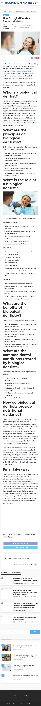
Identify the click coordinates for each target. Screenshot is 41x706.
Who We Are (24, 696)
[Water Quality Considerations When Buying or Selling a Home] (6, 667)
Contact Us (16, 696)
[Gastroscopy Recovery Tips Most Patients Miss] (6, 677)
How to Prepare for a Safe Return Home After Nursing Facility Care (25, 646)
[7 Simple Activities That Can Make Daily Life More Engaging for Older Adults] (6, 657)
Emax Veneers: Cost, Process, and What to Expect (24, 618)
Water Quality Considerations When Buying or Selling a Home (24, 666)
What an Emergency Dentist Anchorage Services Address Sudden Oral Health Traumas (25, 592)
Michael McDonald (6, 27)
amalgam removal (26, 25)
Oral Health (33, 27)
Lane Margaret (19, 583)
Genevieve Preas (20, 610)
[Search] (38, 2)
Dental (6, 15)
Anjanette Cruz (19, 622)
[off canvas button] (2, 2)
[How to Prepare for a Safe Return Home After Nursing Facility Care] (6, 647)
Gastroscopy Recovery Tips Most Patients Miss (25, 676)
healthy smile (24, 457)
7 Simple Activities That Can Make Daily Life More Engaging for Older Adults (25, 656)
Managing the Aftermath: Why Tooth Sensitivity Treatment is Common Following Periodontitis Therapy (25, 605)
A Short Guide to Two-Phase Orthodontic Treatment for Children (25, 579)
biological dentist (24, 27)
